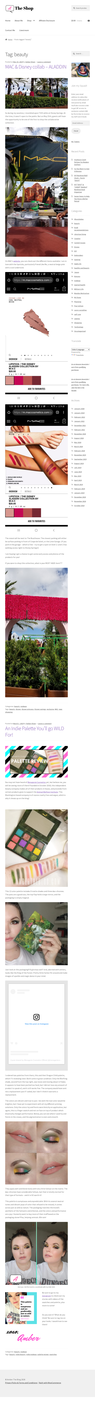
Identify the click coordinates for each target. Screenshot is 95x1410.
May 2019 (77, 476)
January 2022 (79, 421)
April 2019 (78, 480)
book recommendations (81, 228)
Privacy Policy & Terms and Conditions (21, 1382)
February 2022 (79, 417)
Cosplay (77, 238)
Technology (78, 327)
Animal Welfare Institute (47, 792)
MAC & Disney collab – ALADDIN (35, 66)
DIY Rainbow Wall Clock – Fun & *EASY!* (80, 178)
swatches (53, 1354)
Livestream (24, 30)
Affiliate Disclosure (47, 20)
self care (77, 314)
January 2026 (79, 409)
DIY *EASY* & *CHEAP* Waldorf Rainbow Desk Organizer (80, 188)
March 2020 (78, 446)
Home (7, 20)
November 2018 (80, 501)
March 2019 (78, 484)
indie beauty (20, 1354)
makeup (24, 706)
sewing (77, 318)
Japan (76, 272)
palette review (42, 1354)
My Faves (77, 297)
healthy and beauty (81, 268)
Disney (76, 247)
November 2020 (80, 434)
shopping (8, 712)
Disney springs (40, 709)
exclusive (50, 709)
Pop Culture (78, 306)
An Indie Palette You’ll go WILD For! (34, 731)
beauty (17, 706)
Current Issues (79, 243)
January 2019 (79, 493)
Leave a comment (44, 62)
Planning (77, 302)
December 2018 (80, 497)
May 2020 (77, 442)
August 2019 (79, 463)
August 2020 (79, 438)
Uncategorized (80, 331)
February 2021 (79, 430)
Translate (79, 355)
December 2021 (80, 425)
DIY (75, 251)
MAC (56, 709)
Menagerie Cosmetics (37, 782)
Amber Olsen (30, 62)
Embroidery (78, 255)
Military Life (78, 289)
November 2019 (80, 455)
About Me (19, 20)
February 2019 (79, 489)
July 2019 (77, 467)
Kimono (77, 276)
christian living (80, 234)
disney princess (28, 709)
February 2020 (79, 451)
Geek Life (77, 264)
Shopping (78, 323)
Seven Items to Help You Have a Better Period (82, 198)
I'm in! (76, 131)
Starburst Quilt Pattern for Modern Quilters (81, 162)
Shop (29, 20)
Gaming (77, 259)
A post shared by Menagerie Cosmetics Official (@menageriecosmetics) (39, 1060)
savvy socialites (80, 310)
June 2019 (78, 472)
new (60, 709)
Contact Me (10, 30)
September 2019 (80, 459)
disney (18, 709)
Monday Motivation (81, 293)
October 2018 (79, 505)
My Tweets (75, 142)
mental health (79, 285)
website (16, 261)
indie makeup (31, 1354)
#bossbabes (79, 219)
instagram (46, 1296)
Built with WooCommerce (50, 1382)
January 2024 (79, 413)
